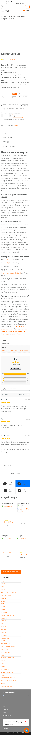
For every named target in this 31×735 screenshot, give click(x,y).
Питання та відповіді (7, 715)
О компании (5, 709)
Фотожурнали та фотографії (8, 678)
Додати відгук (15, 368)
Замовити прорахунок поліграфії (11, 572)
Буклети (3, 601)
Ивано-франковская (20, 331)
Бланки (3, 589)
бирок (12, 329)
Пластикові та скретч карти (7, 658)
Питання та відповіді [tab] (9, 146)
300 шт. (12, 350)
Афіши (2, 581)
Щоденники (4, 612)
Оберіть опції (8, 525)
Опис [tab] (5, 133)
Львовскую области (16, 334)
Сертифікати (4, 666)
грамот (7, 329)
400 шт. (17, 350)
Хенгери (3, 683)
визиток (3, 329)
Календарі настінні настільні (8, 615)
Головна (3, 16)
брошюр (18, 326)
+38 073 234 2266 (10, 4)
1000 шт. (26, 350)
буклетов (23, 326)
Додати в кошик (17, 116)
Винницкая (24, 329)
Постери (3, 661)
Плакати (3, 655)
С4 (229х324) (10, 259)
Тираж (4, 97)
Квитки (3, 584)
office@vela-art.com (20, 4)
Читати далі (23, 523)
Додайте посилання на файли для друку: (14, 105)
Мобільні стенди (5, 638)
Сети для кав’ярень (5, 669)
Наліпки (3, 641)
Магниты (3, 632)
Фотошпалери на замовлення (8, 681)
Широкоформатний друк (7, 686)
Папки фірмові (4, 649)
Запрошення (4, 663)
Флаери (3, 675)
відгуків (12, 60)
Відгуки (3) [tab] (6, 142)
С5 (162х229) (10, 263)
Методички (4, 635)
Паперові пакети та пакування (8, 646)
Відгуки (4, 712)
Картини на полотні (6, 618)
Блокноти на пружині (6, 595)
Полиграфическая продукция (14, 16)
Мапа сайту (5, 728)
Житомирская (10, 331)
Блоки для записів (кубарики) (8, 592)
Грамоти (3, 609)
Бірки (2, 587)
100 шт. (4, 350)
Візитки (3, 604)
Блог (4, 706)
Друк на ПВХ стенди (5, 652)
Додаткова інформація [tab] (9, 138)
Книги (2, 624)
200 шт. (8, 350)
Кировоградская (5, 334)
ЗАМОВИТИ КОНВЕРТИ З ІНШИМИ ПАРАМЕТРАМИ (15, 119)
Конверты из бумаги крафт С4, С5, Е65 (11, 273)
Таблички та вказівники (7, 672)
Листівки (3, 629)
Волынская (4, 331)
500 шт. (21, 350)
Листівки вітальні (5, 644)
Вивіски (3, 607)
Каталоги (3, 621)
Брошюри (3, 598)
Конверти (16, 125)
